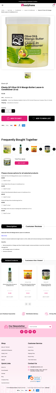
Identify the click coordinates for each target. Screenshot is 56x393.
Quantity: (3, 107)
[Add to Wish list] (3, 297)
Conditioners (18, 10)
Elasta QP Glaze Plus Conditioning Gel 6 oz (11, 200)
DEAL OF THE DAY (5, 347)
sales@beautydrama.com (36, 366)
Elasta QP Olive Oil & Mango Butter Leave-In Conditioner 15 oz (16, 175)
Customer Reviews (34, 226)
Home (2, 10)
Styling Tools (4, 353)
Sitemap (3, 373)
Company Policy (4, 379)
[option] (27, 42)
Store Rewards (4, 370)
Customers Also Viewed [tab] (34, 260)
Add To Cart (6, 180)
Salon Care (3, 356)
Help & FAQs (31, 350)
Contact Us (30, 347)
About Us (3, 367)
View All (3, 359)
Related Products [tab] (11, 260)
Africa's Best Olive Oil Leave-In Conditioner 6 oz (12, 184)
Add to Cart (16, 118)
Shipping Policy (31, 353)
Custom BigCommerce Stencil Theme (35, 387)
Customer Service (5, 382)
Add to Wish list (43, 118)
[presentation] (26, 304)
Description (12, 226)
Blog (2, 376)
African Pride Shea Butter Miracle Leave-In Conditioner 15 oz (16, 192)
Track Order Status (32, 359)
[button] (35, 378)
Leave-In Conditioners (29, 10)
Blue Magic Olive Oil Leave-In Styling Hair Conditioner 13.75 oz (16, 208)
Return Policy (31, 356)
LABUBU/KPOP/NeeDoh (6, 350)
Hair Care (9, 10)
